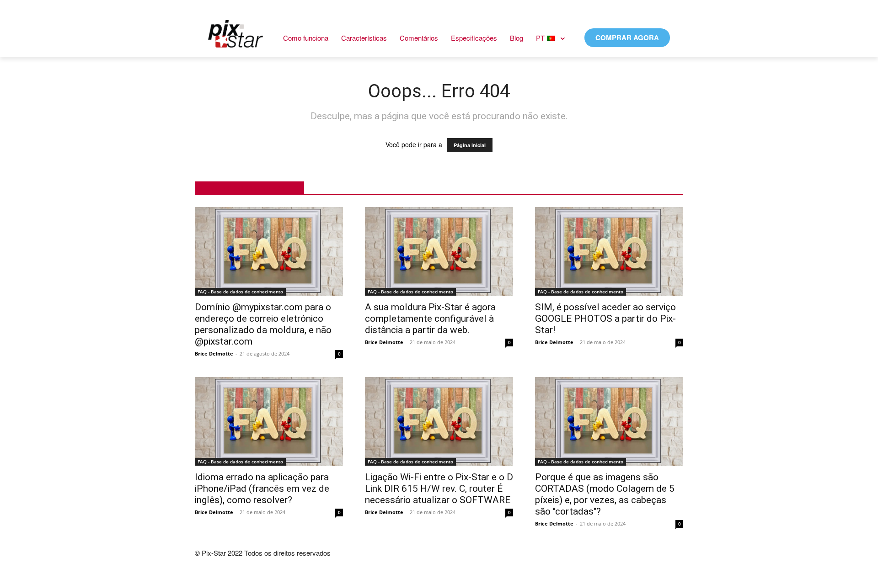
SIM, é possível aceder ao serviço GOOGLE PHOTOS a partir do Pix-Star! (605, 318)
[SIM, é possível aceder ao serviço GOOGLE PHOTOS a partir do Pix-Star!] (609, 251)
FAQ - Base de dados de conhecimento (240, 291)
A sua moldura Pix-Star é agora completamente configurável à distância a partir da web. (430, 318)
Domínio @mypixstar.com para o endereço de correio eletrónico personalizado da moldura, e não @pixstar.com (263, 324)
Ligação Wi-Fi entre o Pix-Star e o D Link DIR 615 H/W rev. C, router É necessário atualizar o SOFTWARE (439, 488)
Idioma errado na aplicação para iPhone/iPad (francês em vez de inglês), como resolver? (262, 488)
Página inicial (470, 145)
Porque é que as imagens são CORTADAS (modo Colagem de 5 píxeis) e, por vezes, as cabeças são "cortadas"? (605, 494)
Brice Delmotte (214, 353)
